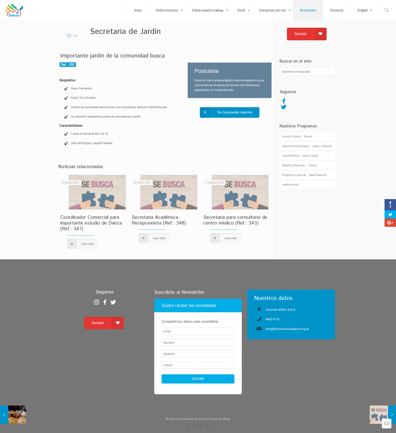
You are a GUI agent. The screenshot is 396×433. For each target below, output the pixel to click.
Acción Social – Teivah (297, 136)
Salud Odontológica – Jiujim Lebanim (307, 146)
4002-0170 (272, 319)
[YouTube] (201, 426)
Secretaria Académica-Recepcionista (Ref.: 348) (159, 220)
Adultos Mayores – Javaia (299, 165)
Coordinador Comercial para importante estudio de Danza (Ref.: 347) (91, 223)
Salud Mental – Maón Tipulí (300, 155)
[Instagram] (96, 302)
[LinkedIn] (207, 426)
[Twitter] (284, 107)
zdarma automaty (198, 265)
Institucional (290, 184)
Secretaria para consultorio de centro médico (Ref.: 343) (235, 220)
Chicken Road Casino (198, 273)
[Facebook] (284, 101)
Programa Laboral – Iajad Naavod (304, 175)
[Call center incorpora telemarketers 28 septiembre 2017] (383, 415)
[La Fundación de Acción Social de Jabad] (14, 10)
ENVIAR (198, 379)
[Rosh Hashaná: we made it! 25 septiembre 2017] (13, 415)
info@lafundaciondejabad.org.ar (287, 329)
